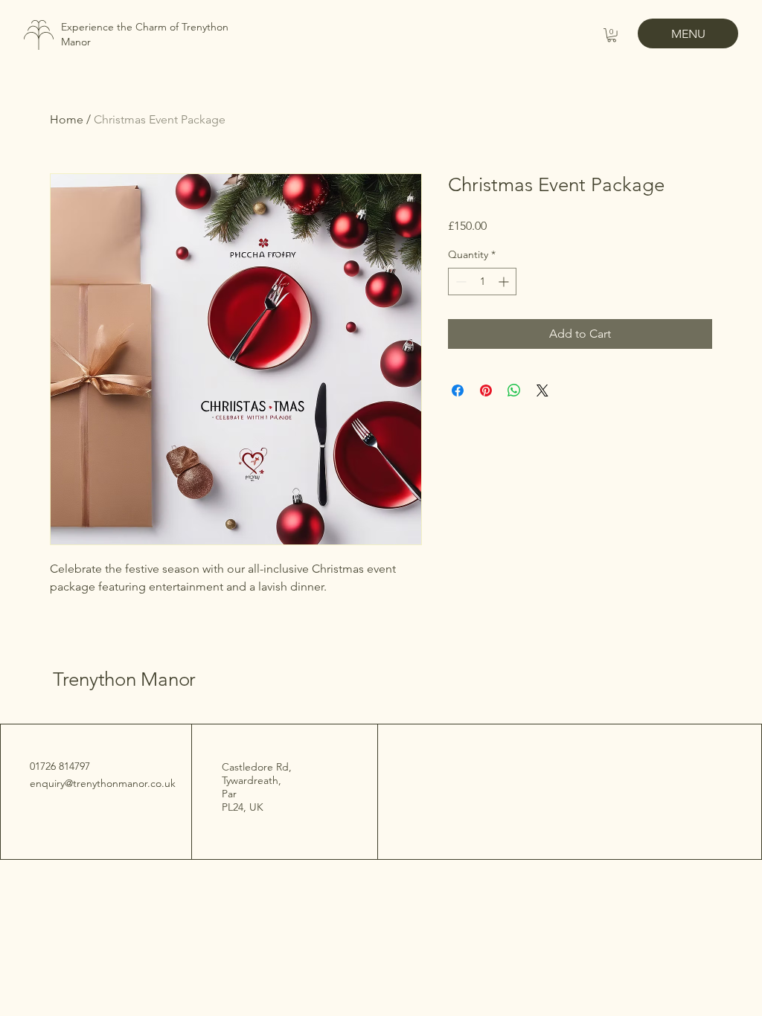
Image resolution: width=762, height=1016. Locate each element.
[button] (611, 35)
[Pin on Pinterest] (486, 390)
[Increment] (505, 282)
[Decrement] (459, 282)
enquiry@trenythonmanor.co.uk (103, 783)
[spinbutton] (482, 282)
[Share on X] (542, 390)
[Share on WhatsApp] (514, 390)
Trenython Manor (127, 679)
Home (66, 119)
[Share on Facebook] (458, 390)
